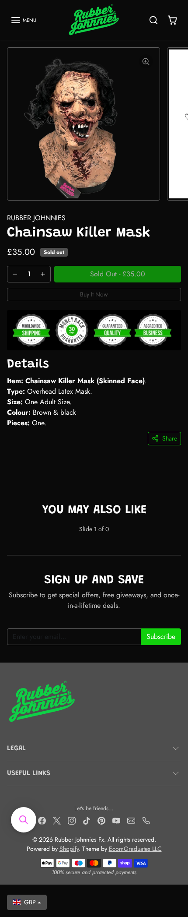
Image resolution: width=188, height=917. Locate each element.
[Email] (131, 820)
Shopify (69, 848)
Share (169, 438)
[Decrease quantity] (15, 274)
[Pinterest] (101, 820)
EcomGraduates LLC (135, 848)
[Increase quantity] (43, 274)
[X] (56, 820)
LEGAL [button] (16, 748)
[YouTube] (116, 820)
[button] (23, 20)
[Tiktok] (86, 820)
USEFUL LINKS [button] (28, 773)
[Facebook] (42, 820)
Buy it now (94, 294)
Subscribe (160, 636)
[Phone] (146, 820)
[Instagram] (71, 820)
